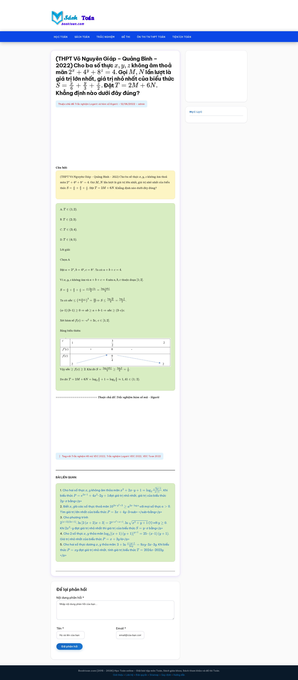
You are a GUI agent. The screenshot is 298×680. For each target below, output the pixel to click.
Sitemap (154, 674)
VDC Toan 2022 (152, 456)
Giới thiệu (118, 674)
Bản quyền (141, 674)
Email (121, 628)
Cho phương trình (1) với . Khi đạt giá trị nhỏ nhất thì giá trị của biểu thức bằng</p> (113, 522)
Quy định (166, 674)
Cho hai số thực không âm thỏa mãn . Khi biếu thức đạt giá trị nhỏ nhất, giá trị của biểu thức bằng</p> (114, 495)
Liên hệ (129, 674)
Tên (60, 628)
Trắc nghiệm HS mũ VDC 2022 (88, 456)
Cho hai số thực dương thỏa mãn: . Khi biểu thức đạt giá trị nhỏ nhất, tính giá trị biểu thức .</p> (114, 550)
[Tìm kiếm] (199, 36)
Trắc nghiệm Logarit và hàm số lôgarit (96, 104)
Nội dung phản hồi (70, 598)
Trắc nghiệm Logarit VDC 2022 (124, 456)
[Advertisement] (115, 137)
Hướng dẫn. (179, 674)
